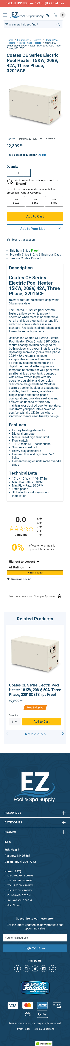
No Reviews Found (19, 579)
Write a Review (35, 573)
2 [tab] (29, 734)
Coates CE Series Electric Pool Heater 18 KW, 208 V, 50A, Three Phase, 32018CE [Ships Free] (35, 690)
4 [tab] (35, 734)
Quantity (12, 166)
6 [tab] (42, 734)
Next (62, 734)
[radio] (50, 518)
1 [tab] (26, 734)
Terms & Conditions (43, 1028)
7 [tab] (45, 734)
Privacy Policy (23, 1028)
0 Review (25, 535)
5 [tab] (38, 734)
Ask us (42, 154)
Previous (7, 734)
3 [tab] (32, 734)
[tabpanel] (35, 677)
